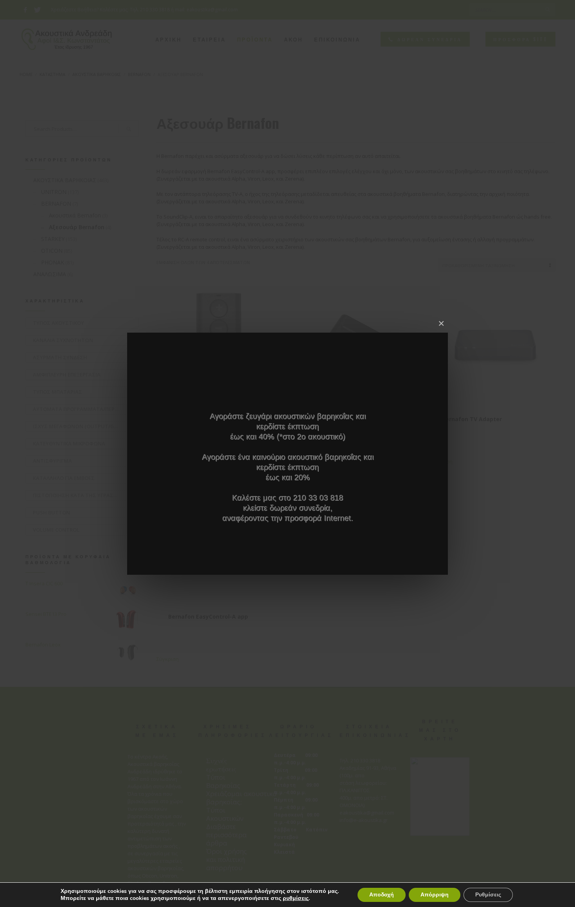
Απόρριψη (434, 894)
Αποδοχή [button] (381, 894)
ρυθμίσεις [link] (296, 898)
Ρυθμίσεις (488, 894)
